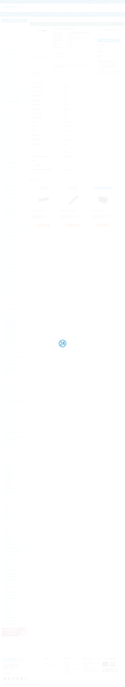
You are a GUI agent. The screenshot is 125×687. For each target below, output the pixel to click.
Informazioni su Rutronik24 (71, 669)
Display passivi (10, 520)
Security (8, 614)
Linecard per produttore (14, 35)
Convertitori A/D (11, 54)
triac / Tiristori (10, 296)
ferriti (8, 377)
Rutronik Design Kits (13, 142)
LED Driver (10, 233)
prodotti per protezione (13, 491)
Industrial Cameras (11, 548)
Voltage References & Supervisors (13, 93)
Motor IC (9, 73)
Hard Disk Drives (11, 573)
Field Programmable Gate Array (14, 119)
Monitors (8, 510)
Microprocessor (11, 130)
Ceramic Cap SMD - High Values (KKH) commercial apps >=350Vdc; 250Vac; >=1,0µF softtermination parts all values (15, 326)
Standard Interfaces (12, 149)
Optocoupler (10, 220)
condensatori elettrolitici (14, 357)
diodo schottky (11, 179)
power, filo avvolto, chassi (14, 415)
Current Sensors (11, 247)
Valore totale (99, 56)
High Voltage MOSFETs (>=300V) (14, 287)
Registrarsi (67, 673)
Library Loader (71, 65)
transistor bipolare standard (15, 278)
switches (8, 498)
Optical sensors (11, 205)
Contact (109, 14)
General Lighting (11, 212)
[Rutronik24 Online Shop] (12, 7)
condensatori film (11, 360)
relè (6, 495)
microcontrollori (11, 126)
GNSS (7, 605)
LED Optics (10, 223)
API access (66, 664)
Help (120, 14)
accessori (8, 535)
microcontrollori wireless (14, 621)
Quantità (100, 35)
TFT (6, 523)
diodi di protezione (12, 173)
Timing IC (9, 152)
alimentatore (9, 554)
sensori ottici (10, 260)
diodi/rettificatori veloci (13, 170)
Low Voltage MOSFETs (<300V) (13, 282)
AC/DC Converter (12, 57)
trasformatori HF (11, 380)
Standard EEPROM (12, 146)
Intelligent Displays (12, 513)
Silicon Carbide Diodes (13, 183)
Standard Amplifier (12, 83)
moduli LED (10, 229)
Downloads (78, 14)
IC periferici (10, 136)
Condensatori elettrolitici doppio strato (14, 353)
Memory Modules (11, 567)
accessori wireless (11, 617)
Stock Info (101, 45)
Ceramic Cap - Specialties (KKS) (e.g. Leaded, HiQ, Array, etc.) (14, 347)
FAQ (64, 663)
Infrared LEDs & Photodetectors (11, 216)
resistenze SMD (11, 394)
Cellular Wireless (11, 598)
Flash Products (10, 570)
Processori (9, 542)
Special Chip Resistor (13, 398)
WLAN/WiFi (9, 624)
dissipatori (9, 488)
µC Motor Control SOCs (14, 158)
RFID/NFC (8, 611)
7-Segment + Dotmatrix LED (15, 226)
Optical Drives (10, 580)
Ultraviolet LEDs (11, 209)
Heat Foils (8, 485)
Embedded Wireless (12, 601)
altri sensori (10, 263)
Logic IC (9, 123)
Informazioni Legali (88, 668)
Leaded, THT (10, 412)
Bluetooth (8, 595)
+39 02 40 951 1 (48, 665)
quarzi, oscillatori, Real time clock (15, 443)
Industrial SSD (10, 576)
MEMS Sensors (11, 257)
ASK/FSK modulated (12, 592)
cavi (6, 467)
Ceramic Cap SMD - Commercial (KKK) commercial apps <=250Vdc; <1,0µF (15, 316)
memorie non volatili (12, 133)
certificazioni (86, 666)
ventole (8, 479)
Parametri (36, 74)
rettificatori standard (12, 176)
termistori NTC (11, 422)
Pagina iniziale (7, 14)
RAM (8, 139)
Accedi (66, 671)
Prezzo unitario (100, 51)
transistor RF (10, 275)
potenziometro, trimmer (13, 418)
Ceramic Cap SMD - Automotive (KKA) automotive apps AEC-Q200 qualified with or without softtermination (15, 337)
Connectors (9, 470)
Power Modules (11, 194)
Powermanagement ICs (14, 76)
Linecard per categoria (14, 26)
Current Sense (11, 391)
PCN (49, 14)
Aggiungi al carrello (108, 40)
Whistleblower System (89, 669)
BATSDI (8, 461)
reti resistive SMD (12, 409)
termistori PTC (11, 425)
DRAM (8, 112)
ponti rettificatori (11, 167)
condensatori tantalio (13, 364)
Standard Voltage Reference (15, 86)
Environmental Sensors (14, 250)
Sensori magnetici (12, 254)
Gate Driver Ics (11, 67)
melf (7, 406)
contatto (65, 666)
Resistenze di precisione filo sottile (15, 401)
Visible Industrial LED (13, 239)
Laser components (12, 202)
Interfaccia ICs (11, 70)
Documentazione (94, 14)
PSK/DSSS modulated (13, 608)
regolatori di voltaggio (13, 97)
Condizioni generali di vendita (91, 663)
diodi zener (10, 186)
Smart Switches (11, 80)
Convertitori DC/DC (12, 64)
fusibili (7, 482)
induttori (9, 383)
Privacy (85, 664)
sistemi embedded (11, 545)
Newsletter (66, 668)
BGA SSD (9, 105)
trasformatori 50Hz (12, 373)
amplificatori (10, 60)
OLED (7, 516)
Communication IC (12, 109)
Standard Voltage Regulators (15, 89)
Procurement (37, 14)
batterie (8, 464)
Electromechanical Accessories (11, 474)
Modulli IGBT (10, 271)
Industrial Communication (14, 551)
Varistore (9, 428)
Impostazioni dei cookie (90, 671)
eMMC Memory (11, 115)
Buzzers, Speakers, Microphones (12, 439)
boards (7, 538)
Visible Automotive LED (14, 236)
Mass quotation (63, 14)
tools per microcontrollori (14, 155)
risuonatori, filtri (11, 448)
